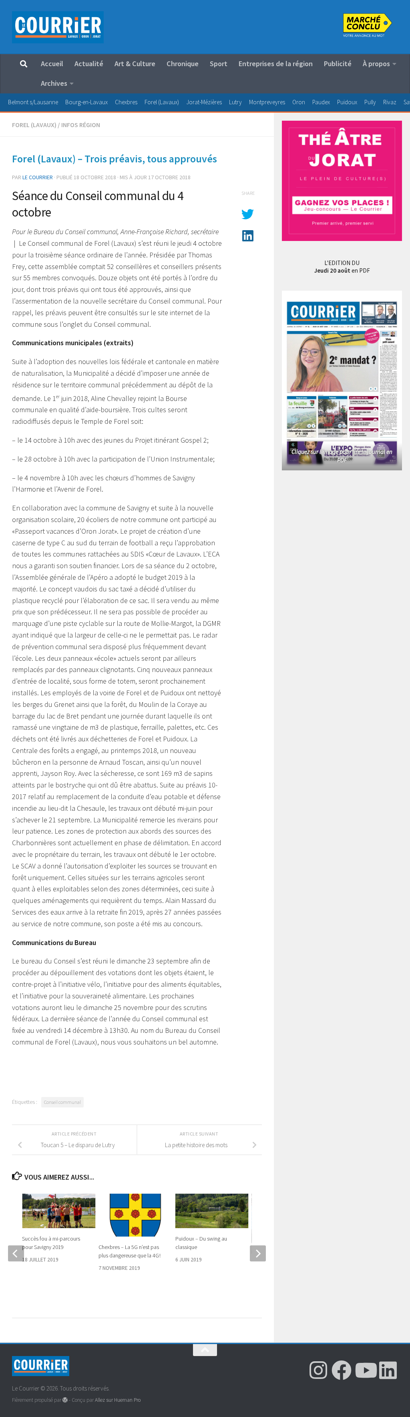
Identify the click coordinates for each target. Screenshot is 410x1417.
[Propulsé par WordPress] (65, 1400)
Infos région (80, 125)
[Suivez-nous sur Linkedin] (388, 1370)
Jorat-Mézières (204, 102)
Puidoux (347, 102)
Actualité (88, 63)
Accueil (52, 63)
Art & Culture (135, 63)
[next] (258, 1253)
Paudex (321, 102)
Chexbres (126, 102)
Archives (54, 83)
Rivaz (389, 102)
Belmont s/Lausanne (33, 102)
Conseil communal (62, 1102)
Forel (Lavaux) (162, 102)
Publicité (338, 63)
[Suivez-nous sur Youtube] (365, 1370)
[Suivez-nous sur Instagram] (318, 1370)
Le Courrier (37, 177)
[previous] (16, 1253)
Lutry (235, 102)
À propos (376, 63)
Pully (370, 102)
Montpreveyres (267, 102)
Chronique (183, 63)
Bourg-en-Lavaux (86, 102)
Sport (218, 63)
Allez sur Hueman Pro (118, 1400)
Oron (298, 102)
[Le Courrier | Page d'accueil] (58, 27)
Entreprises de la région (276, 63)
